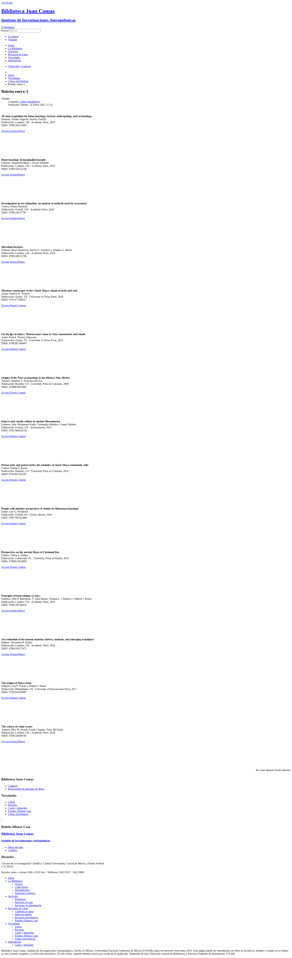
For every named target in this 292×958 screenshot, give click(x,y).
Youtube (12, 39)
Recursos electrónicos (26, 917)
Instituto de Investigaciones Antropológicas (38, 20)
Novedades (14, 57)
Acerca (18, 884)
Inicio (11, 45)
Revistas (12, 805)
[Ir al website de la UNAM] (7, 2)
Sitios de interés (23, 914)
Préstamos (20, 899)
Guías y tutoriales (24, 944)
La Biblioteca (15, 48)
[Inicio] (7, 27)
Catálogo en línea (24, 911)
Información (14, 60)
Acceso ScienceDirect (13, 131)
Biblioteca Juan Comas (28, 11)
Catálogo (13, 785)
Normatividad (22, 890)
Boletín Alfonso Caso (26, 920)
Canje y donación (17, 808)
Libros (11, 802)
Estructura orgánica (25, 893)
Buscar (5, 30)
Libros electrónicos (30, 101)
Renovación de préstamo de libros (26, 788)
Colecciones (21, 887)
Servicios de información (28, 905)
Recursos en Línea (18, 54)
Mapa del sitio (15, 847)
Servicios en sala (24, 902)
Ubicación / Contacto (19, 66)
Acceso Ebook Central (13, 305)
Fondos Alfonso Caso (19, 811)
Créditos (12, 850)
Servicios (13, 51)
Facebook (13, 36)
